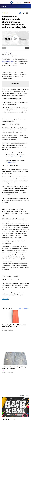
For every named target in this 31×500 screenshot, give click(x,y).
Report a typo (5, 298)
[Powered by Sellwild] (27, 395)
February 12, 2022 (11, 162)
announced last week (7, 61)
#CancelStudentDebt (16, 157)
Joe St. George (8, 53)
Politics (5, 13)
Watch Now (26, 2)
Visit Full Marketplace (24, 308)
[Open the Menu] (2, 2)
